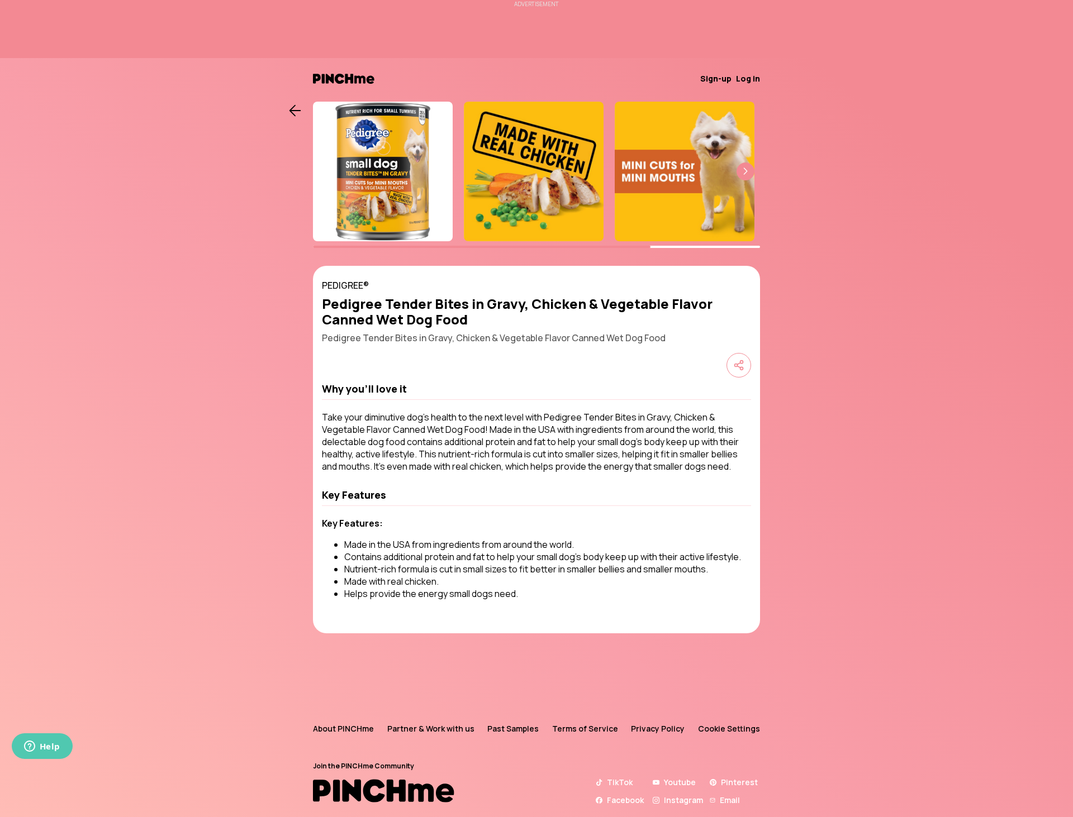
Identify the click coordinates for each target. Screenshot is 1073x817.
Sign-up (716, 78)
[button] (745, 171)
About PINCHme (343, 728)
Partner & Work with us (430, 728)
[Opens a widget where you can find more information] (42, 747)
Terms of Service (585, 728)
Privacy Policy (658, 728)
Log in (748, 78)
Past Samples (513, 728)
